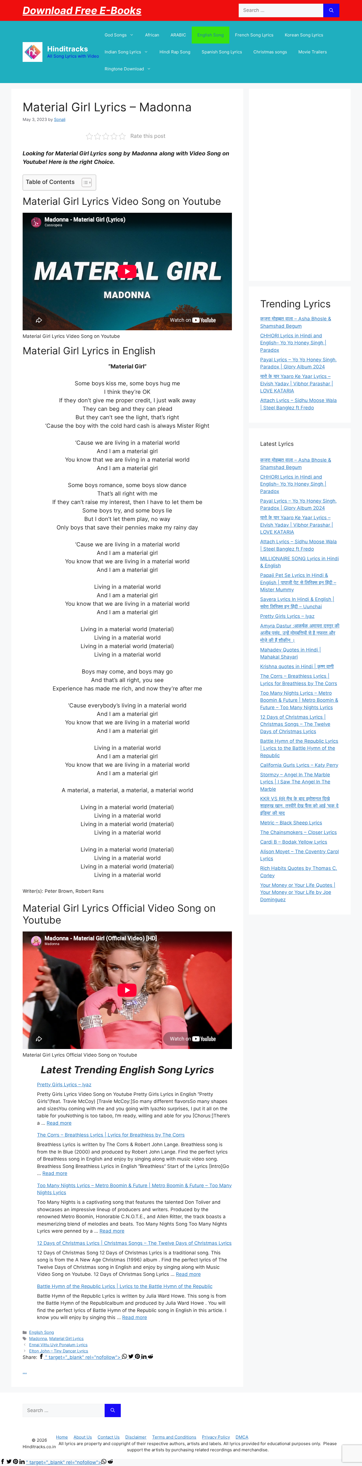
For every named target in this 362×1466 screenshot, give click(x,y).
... (25, 1371)
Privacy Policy (216, 1437)
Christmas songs (270, 52)
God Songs (116, 35)
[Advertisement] (299, 185)
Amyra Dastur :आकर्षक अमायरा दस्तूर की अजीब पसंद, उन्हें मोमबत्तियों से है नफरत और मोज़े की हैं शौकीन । (299, 633)
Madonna (38, 1338)
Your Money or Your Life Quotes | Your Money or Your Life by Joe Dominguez (297, 892)
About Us (83, 1437)
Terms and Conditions (174, 1437)
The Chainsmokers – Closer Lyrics (298, 832)
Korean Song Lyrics (304, 35)
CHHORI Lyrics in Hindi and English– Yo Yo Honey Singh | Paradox (293, 343)
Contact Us (109, 1437)
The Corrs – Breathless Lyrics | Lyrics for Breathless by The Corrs (111, 1135)
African (152, 35)
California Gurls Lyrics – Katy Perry (299, 765)
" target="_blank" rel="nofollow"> (83, 1357)
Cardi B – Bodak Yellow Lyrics (293, 842)
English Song (210, 35)
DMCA (242, 1437)
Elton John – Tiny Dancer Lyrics (58, 1350)
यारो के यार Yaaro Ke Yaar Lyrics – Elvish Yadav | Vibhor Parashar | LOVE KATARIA (296, 383)
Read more (59, 1123)
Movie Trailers (312, 52)
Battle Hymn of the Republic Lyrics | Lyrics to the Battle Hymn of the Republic (124, 1286)
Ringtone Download (124, 68)
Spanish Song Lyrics (222, 52)
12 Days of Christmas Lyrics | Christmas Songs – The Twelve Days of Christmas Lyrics (134, 1243)
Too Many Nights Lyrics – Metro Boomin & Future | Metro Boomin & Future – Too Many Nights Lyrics (299, 700)
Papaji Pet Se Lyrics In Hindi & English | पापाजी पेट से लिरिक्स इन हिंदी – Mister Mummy (298, 582)
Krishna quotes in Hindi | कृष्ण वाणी (297, 666)
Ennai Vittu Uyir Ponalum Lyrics (58, 1344)
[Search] (331, 10)
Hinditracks (67, 49)
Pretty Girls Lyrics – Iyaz (64, 1084)
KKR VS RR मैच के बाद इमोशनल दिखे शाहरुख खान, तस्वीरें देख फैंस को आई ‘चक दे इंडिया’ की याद (299, 806)
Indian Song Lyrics (123, 52)
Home (62, 1437)
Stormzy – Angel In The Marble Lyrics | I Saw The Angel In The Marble (295, 782)
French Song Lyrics (254, 35)
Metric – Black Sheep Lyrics (291, 823)
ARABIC (178, 35)
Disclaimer (135, 1437)
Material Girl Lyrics (66, 1338)
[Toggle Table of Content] (83, 182)
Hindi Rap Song (175, 52)
